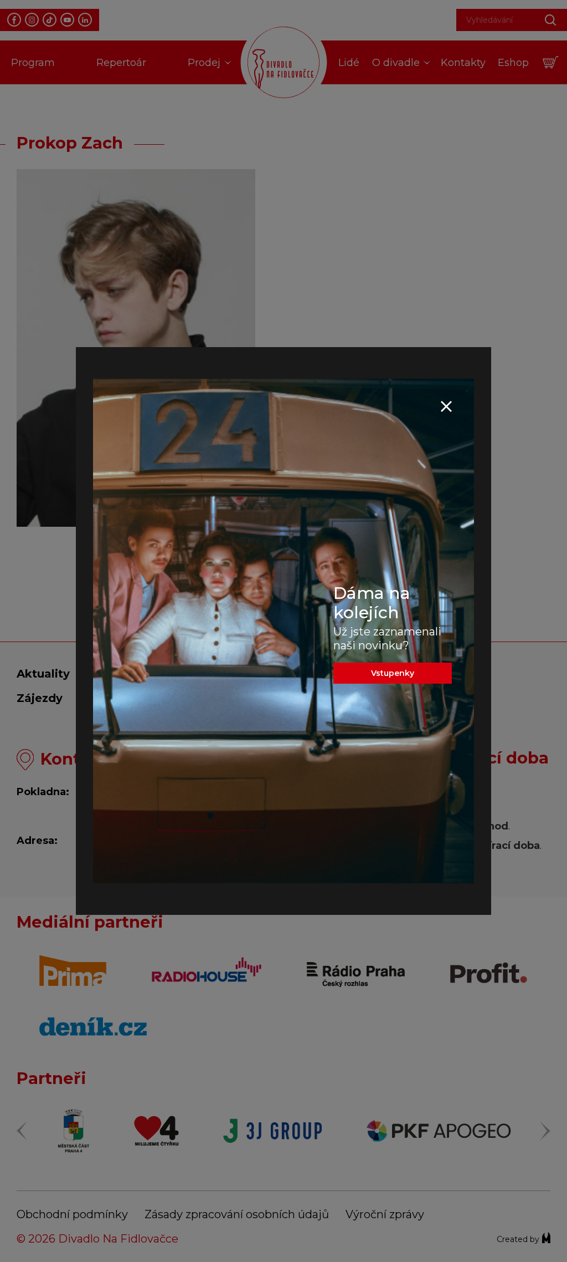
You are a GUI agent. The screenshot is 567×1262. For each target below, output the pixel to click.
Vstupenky (392, 673)
